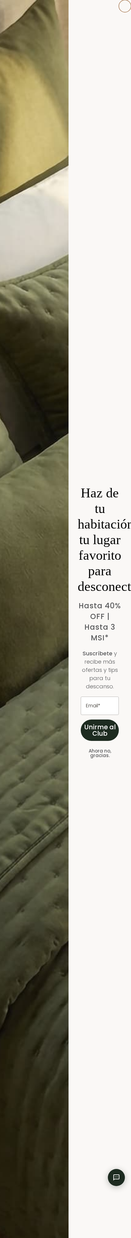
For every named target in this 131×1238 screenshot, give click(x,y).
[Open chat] (116, 1177)
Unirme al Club (100, 730)
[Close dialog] (125, 6)
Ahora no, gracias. (100, 753)
